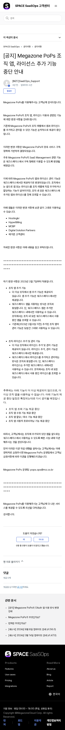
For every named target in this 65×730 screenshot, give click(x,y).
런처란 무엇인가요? (17, 623)
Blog (49, 674)
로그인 (20, 587)
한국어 (56, 694)
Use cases (10, 674)
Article (50, 680)
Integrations (11, 686)
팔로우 (9, 91)
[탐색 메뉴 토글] (56, 6)
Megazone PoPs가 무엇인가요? (24, 617)
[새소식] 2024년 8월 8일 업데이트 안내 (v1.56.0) (32, 629)
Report (50, 686)
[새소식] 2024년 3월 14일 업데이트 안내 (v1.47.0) (32, 635)
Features (9, 669)
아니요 (41, 539)
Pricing (8, 680)
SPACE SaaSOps (11, 46)
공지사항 (27, 46)
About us (51, 669)
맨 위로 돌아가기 (11, 561)
